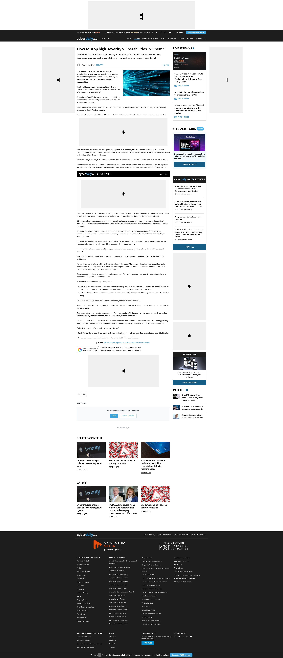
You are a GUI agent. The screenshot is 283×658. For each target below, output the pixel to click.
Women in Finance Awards (151, 621)
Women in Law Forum (181, 561)
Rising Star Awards (148, 610)
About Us (112, 637)
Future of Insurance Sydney (151, 585)
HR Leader (80, 589)
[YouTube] (191, 636)
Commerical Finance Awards (152, 561)
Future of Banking (148, 575)
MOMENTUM (92, 33)
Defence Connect (83, 582)
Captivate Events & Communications (89, 644)
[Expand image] (125, 94)
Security (137, 39)
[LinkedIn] (179, 636)
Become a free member (196, 32)
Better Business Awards (117, 613)
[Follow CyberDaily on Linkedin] (156, 32)
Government (171, 39)
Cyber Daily (81, 579)
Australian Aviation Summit (118, 578)
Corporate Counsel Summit (151, 565)
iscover (199, 39)
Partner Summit (147, 603)
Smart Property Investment (86, 607)
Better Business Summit (117, 617)
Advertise (112, 640)
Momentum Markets (84, 637)
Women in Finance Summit (151, 624)
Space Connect (82, 610)
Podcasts (190, 39)
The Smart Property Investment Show (187, 575)
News (129, 39)
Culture (181, 39)
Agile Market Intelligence (85, 647)
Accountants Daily (83, 561)
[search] (205, 535)
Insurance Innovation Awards (152, 589)
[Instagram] (187, 636)
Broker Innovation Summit (118, 624)
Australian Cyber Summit (118, 588)
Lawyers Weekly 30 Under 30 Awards (154, 592)
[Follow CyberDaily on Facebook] (152, 32)
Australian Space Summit (117, 606)
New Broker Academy (149, 596)
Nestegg (79, 596)
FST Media (80, 586)
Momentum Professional (182, 582)
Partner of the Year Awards (151, 599)
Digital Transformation (150, 39)
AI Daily (79, 568)
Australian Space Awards (117, 602)
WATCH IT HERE (183, 85)
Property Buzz (82, 600)
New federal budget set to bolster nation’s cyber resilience (127, 343)
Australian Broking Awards (118, 581)
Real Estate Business (84, 603)
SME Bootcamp (147, 617)
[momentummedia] (109, 545)
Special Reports (188, 128)
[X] (183, 636)
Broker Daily (81, 575)
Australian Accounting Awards (119, 567)
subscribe (134, 33)
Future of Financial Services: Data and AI (156, 578)
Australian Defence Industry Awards (121, 592)
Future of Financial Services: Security (154, 582)
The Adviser (81, 614)
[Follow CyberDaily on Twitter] (161, 32)
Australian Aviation (83, 571)
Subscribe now (189, 382)
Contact (112, 644)
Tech (162, 39)
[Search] (205, 38)
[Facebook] (175, 636)
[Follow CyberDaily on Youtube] (170, 32)
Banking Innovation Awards (118, 610)
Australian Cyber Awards (118, 585)
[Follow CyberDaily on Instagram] (165, 32)
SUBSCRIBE (148, 643)
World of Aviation (83, 621)
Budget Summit (147, 558)
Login (181, 33)
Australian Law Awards (117, 595)
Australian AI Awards (116, 571)
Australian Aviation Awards (118, 574)
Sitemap (112, 647)
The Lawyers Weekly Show (183, 571)
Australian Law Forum (117, 599)
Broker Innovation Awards (118, 620)
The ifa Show (178, 568)
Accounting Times (83, 564)
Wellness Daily (82, 617)
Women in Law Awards (182, 558)
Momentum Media (83, 640)
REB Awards (146, 606)
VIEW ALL (164, 174)
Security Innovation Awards (151, 614)
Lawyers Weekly (82, 593)
